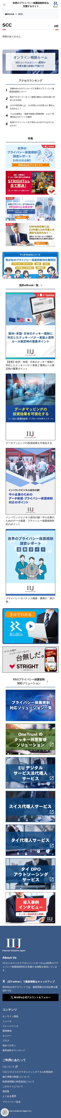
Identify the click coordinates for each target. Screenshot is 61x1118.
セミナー (7, 1035)
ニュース (7, 1021)
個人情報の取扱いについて (16, 1076)
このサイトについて (12, 1086)
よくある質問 (9, 1096)
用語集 (5, 1091)
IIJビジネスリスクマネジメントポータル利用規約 (27, 1071)
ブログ (5, 1040)
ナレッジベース (10, 1026)
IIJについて (8, 1067)
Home (11, 14)
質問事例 (7, 1030)
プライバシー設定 (11, 1101)
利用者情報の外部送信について (18, 1081)
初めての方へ (9, 1045)
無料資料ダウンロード (13, 1050)
